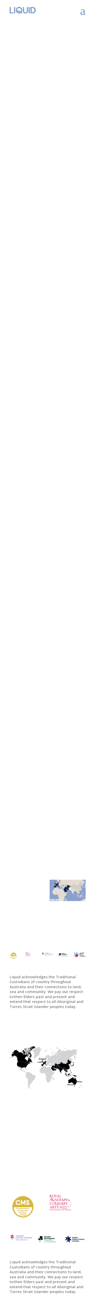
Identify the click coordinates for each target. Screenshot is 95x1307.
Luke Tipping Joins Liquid (43, 497)
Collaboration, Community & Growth (47, 326)
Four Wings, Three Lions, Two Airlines (42, 413)
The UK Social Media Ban (42, 242)
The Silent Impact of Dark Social (43, 159)
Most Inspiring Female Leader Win (39, 580)
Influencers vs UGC (34, 833)
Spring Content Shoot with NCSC (45, 667)
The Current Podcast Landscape (37, 754)
